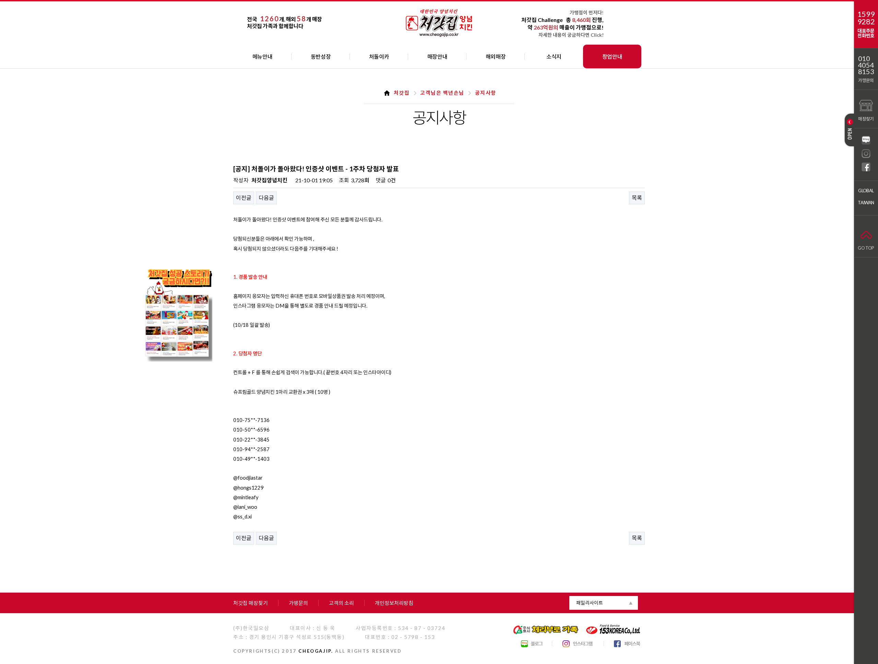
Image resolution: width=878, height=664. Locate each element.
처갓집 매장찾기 (250, 603)
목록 (637, 197)
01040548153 (866, 65)
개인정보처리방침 (394, 603)
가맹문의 (866, 80)
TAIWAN (866, 202)
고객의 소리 (341, 603)
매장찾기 (866, 119)
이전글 (243, 197)
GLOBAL (866, 190)
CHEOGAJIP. (315, 651)
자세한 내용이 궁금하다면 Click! (571, 35)
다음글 (266, 197)
